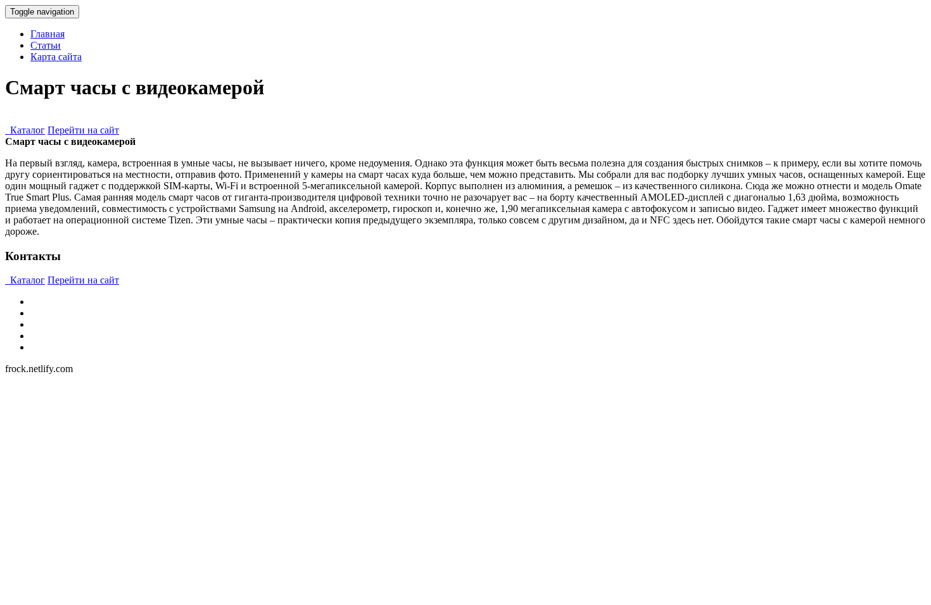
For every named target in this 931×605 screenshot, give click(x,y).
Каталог (25, 130)
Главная (47, 33)
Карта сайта (56, 56)
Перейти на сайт (83, 130)
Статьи (45, 45)
